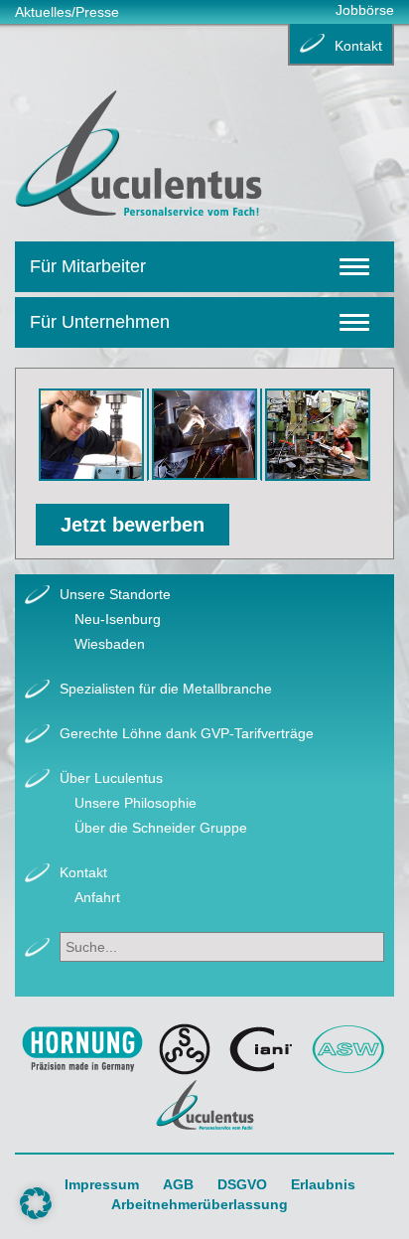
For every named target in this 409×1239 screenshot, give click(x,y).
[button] (35, 1203)
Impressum (102, 1184)
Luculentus (205, 1105)
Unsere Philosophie (135, 803)
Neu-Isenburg (117, 619)
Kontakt (358, 46)
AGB (178, 1184)
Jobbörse (365, 10)
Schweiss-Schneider (185, 1049)
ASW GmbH (349, 1049)
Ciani (261, 1049)
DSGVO (242, 1184)
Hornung (82, 1049)
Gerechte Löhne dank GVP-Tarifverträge (187, 733)
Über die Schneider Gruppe (160, 828)
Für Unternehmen (100, 322)
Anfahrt (97, 897)
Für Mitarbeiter (88, 266)
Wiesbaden (109, 644)
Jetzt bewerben (132, 525)
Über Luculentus (111, 778)
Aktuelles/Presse (67, 12)
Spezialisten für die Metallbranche (166, 689)
